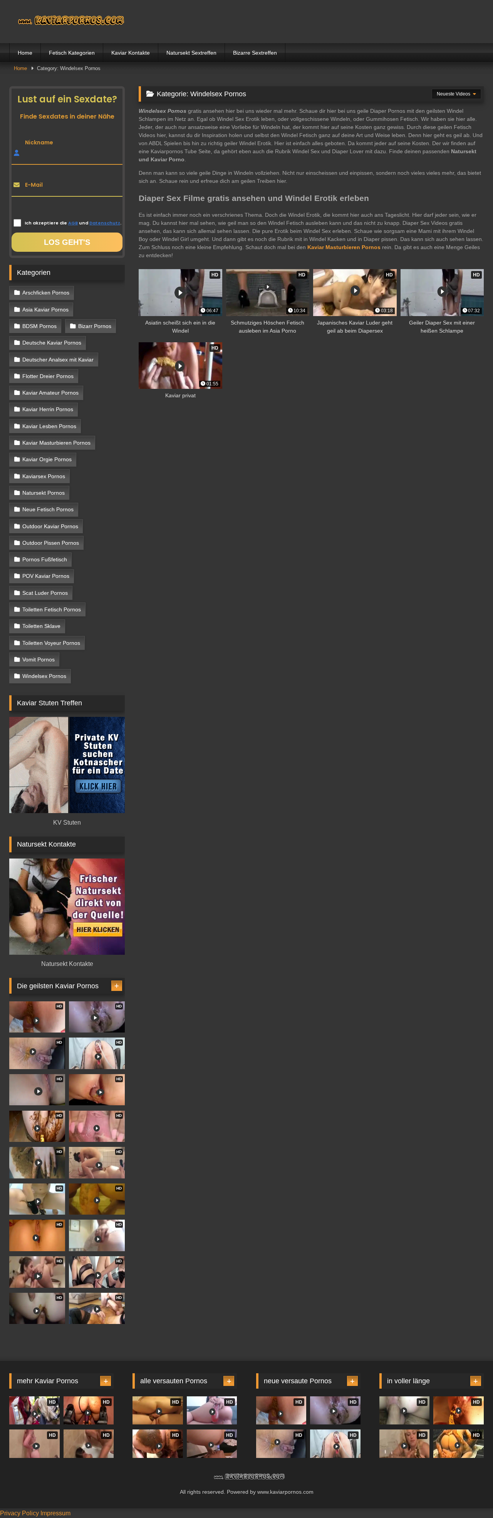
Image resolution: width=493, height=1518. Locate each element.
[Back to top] (469, 1495)
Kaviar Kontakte (130, 53)
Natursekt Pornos (43, 493)
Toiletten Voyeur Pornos (51, 643)
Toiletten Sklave (41, 626)
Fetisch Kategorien (72, 53)
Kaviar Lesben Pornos (49, 426)
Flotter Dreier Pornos (48, 376)
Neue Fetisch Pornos (48, 509)
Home (25, 53)
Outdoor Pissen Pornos (50, 543)
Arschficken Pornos (45, 293)
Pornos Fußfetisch (44, 559)
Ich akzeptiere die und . (73, 223)
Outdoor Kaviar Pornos (50, 526)
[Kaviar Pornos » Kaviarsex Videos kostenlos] (67, 21)
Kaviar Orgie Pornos (47, 459)
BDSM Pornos (39, 326)
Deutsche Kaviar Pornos (51, 343)
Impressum (55, 1513)
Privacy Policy (19, 1513)
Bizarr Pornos (94, 326)
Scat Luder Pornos (45, 593)
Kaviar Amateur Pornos (50, 393)
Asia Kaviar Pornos (45, 309)
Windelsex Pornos (44, 676)
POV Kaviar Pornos (45, 576)
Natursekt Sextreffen (191, 53)
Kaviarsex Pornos (43, 476)
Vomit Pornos (38, 659)
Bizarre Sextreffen (255, 53)
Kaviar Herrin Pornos (47, 409)
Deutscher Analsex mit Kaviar (58, 359)
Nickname (39, 142)
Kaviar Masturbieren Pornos (56, 443)
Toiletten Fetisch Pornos (51, 609)
